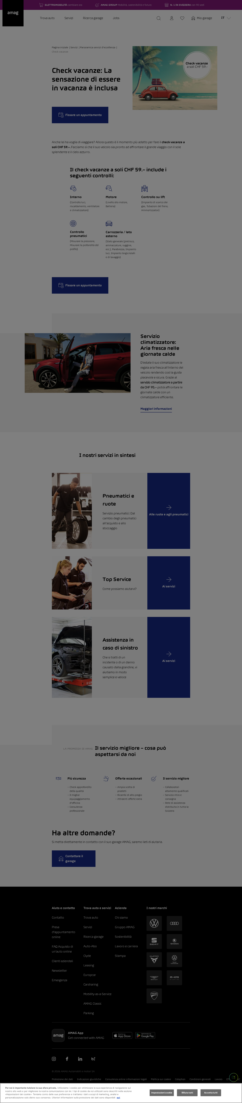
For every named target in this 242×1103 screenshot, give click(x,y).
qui (118, 1097)
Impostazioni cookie (161, 1092)
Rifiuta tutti (187, 1092)
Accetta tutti (210, 1092)
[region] (121, 1093)
